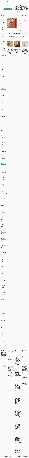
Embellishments (3, 135)
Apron (2, 62)
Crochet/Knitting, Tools (3, 120)
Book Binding (2, 66)
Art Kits (2, 60)
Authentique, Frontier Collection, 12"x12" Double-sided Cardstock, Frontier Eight (10, 50)
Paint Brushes (2, 241)
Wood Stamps (2, 340)
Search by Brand (3, 28)
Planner (2, 268)
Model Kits (3, 221)
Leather (2, 203)
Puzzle (2, 273)
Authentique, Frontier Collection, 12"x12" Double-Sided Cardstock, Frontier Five (25, 50)
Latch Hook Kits (3, 199)
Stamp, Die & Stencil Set (3, 299)
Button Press (3, 85)
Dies (2, 128)
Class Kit (2, 102)
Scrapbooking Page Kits (3, 286)
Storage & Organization (3, 314)
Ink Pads (2, 184)
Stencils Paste (2, 307)
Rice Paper (3, 280)
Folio (2, 165)
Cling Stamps (2, 110)
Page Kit (2, 250)
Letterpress (3, 205)
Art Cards (2, 57)
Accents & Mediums (3, 42)
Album (2, 53)
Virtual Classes (2, 35)
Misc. (2, 219)
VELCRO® (2, 325)
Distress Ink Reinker (3, 131)
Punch (2, 271)
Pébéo (2, 266)
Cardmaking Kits (3, 96)
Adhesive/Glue (3, 50)
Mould (2, 224)
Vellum (2, 327)
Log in (7, 1)
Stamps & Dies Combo (3, 293)
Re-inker (2, 278)
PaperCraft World (3, 256)
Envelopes (3, 158)
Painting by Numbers (3, 246)
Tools (2, 318)
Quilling (2, 275)
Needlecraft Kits (3, 230)
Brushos (2, 81)
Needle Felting (2, 234)
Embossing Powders (3, 148)
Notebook (2, 238)
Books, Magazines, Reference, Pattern (3, 73)
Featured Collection (3, 16)
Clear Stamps (2, 106)
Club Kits (2, 114)
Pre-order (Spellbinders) (3, 23)
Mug (2, 226)
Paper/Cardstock (3, 252)
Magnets (2, 217)
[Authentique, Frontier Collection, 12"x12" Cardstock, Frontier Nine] (17, 44)
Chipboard (3, 100)
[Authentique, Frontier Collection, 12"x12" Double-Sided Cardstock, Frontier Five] (25, 44)
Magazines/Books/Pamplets (3, 214)
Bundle (2, 83)
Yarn (2, 343)
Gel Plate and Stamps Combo (3, 175)
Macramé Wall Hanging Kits (3, 210)
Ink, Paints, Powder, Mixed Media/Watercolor (3, 190)
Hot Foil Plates (2, 181)
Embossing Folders (3, 138)
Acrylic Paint (3, 48)
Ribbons (2, 282)
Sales (2, 20)
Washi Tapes (3, 329)
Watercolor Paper (3, 333)
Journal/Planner (3, 196)
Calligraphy (3, 90)
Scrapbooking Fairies (8, 456)
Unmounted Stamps (3, 321)
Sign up (10, 1)
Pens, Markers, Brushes (2, 262)
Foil (1, 163)
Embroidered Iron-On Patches (3, 154)
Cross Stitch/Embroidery (3, 124)
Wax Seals (3, 336)
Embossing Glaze (3, 143)
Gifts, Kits (2, 170)
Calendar (2, 88)
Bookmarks (3, 78)
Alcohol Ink (3, 55)
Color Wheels (3, 116)
